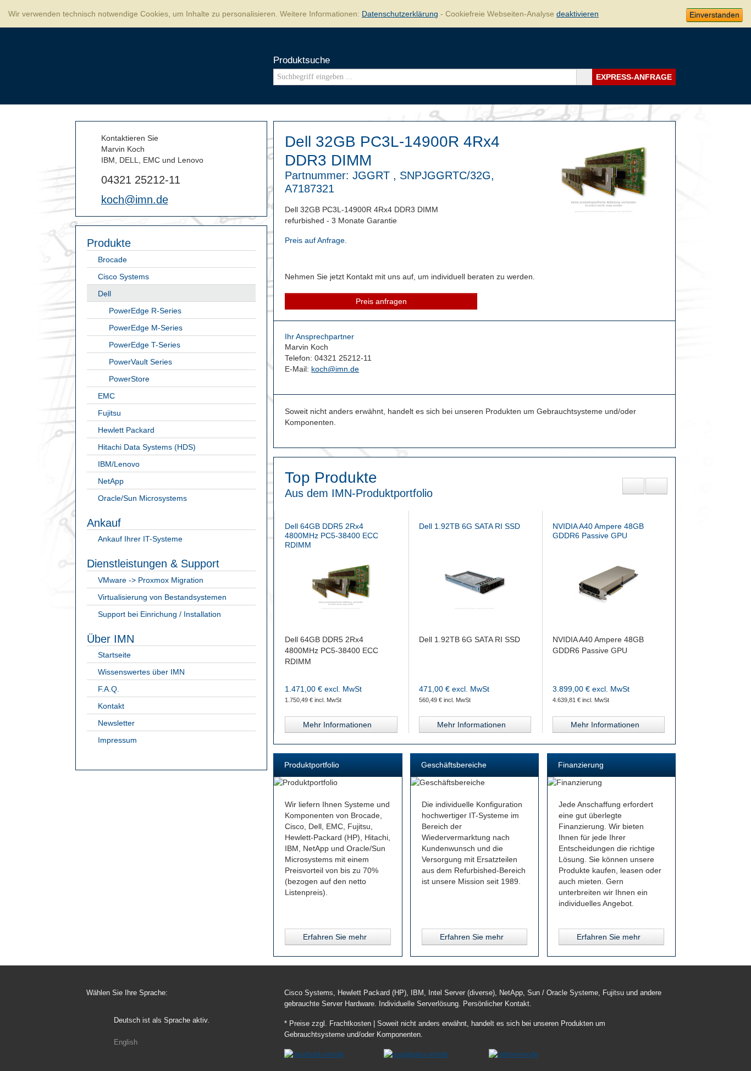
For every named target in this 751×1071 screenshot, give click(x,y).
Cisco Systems (123, 276)
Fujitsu (109, 412)
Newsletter (116, 723)
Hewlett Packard (126, 430)
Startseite (114, 654)
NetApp (111, 481)
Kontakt (111, 706)
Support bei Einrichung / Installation (159, 614)
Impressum (117, 740)
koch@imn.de (134, 199)
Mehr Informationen (355, 724)
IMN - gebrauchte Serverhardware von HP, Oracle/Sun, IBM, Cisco (119, 65)
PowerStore (129, 378)
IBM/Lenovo (119, 464)
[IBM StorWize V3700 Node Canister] (626, 581)
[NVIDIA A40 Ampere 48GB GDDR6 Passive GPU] (358, 581)
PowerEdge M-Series (146, 327)
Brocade (112, 259)
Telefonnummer (91, 178)
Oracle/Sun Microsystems (142, 498)
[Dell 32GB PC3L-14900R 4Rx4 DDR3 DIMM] (604, 210)
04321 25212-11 (140, 179)
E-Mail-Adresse (91, 199)
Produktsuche (301, 60)
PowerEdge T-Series (144, 344)
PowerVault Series (140, 361)
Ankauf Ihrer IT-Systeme (140, 538)
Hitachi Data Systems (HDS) (147, 447)
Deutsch (161, 1020)
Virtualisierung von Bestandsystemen (162, 597)
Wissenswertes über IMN (141, 671)
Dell (104, 293)
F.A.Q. (108, 688)
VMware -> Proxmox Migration (150, 580)
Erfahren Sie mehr (335, 936)
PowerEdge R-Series (145, 310)
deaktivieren (577, 13)
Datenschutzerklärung (400, 13)
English (125, 1042)
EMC (106, 395)
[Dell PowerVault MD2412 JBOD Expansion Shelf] (492, 581)
